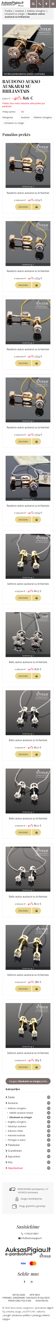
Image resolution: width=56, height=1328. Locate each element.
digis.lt (50, 1307)
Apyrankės (29, 1156)
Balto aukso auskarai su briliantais (28, 662)
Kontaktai (42, 1300)
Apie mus (35, 1294)
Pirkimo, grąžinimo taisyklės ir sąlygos (26, 1297)
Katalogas (18, 1294)
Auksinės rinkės (29, 1130)
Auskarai (19, 10)
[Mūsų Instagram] (31, 1282)
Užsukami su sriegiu (15, 13)
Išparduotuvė (29, 1168)
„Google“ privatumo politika (16, 1315)
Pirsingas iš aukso (29, 1139)
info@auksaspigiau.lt (31, 1238)
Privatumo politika (19, 1300)
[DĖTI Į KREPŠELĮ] (36, 207)
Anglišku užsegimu (29, 1121)
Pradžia (8, 10)
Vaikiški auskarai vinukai (29, 1112)
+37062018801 (31, 1233)
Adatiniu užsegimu (36, 10)
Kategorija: (7, 117)
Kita (29, 1162)
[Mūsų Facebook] (24, 1282)
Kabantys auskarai (29, 1126)
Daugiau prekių (28, 1081)
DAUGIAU (23, 206)
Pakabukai (29, 1145)
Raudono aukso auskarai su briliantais (28, 193)
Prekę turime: (9, 111)
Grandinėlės (29, 1150)
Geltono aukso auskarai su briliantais (28, 583)
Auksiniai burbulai (29, 1135)
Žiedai (29, 1097)
